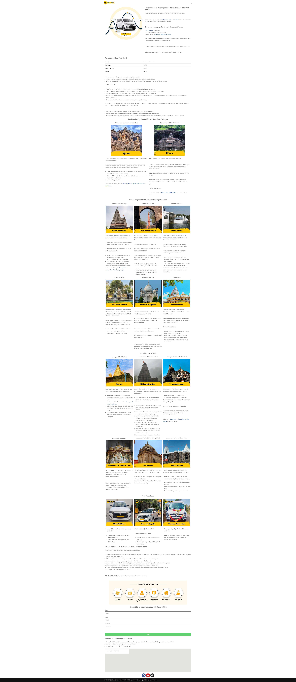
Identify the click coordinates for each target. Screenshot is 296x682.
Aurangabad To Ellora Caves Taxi (169, 123)
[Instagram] (152, 675)
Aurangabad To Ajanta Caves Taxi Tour (126, 123)
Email (106, 617)
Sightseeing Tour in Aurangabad (170, 19)
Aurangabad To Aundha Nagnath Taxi (176, 438)
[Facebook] (144, 675)
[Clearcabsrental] (110, 3)
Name (106, 610)
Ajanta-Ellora (149, 30)
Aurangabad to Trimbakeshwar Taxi (177, 357)
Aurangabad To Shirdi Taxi (119, 357)
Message (107, 624)
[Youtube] (148, 675)
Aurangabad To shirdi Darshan (163, 34)
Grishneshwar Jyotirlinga (119, 203)
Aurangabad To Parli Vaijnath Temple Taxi (148, 438)
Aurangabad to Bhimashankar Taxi (148, 357)
